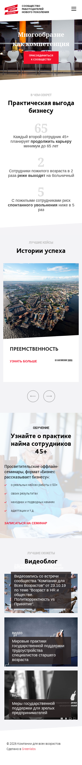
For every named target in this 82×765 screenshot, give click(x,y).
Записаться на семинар (25, 523)
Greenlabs (29, 749)
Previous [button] (33, 396)
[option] (41, 322)
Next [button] (49, 396)
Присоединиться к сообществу (41, 57)
